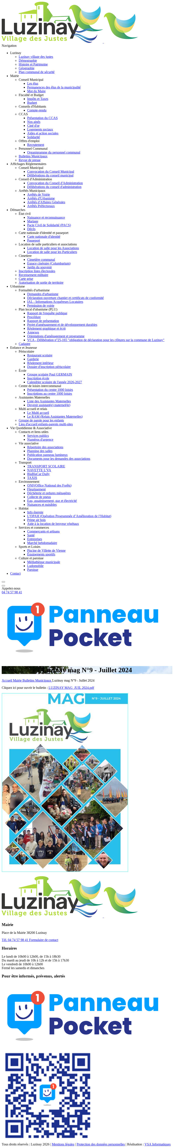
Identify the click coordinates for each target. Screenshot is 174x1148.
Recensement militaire (33, 275)
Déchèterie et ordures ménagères (49, 493)
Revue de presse (30, 160)
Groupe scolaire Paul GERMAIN (49, 374)
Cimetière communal (41, 259)
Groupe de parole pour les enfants (41, 420)
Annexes (33, 332)
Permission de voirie (40, 305)
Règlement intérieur (40, 363)
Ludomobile (35, 566)
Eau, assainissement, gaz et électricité (52, 501)
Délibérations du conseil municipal (50, 175)
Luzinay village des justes (36, 56)
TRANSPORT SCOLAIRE (46, 466)
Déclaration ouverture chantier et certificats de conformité (65, 298)
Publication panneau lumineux (47, 455)
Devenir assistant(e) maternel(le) (48, 405)
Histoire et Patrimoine (33, 64)
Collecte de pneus (39, 497)
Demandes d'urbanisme (42, 294)
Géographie (26, 68)
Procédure (34, 317)
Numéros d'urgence (40, 439)
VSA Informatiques (158, 1144)
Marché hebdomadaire (42, 543)
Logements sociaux (40, 129)
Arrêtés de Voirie (38, 194)
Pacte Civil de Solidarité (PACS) (49, 225)
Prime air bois (36, 520)
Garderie (33, 359)
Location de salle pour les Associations (53, 248)
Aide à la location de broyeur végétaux (53, 524)
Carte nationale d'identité (43, 236)
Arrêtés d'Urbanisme (41, 198)
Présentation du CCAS (42, 118)
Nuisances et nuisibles (42, 504)
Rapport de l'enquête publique (47, 313)
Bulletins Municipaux (33, 156)
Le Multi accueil (38, 412)
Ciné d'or (33, 125)
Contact (15, 573)
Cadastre (24, 344)
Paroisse (32, 569)
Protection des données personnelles (101, 1144)
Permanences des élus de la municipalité (54, 87)
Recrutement (35, 145)
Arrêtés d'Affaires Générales (46, 202)
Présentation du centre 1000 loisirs (50, 390)
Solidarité (33, 137)
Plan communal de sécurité (37, 72)
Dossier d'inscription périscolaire (49, 367)
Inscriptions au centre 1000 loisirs (49, 393)
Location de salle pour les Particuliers (52, 252)
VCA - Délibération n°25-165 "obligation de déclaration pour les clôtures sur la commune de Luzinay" (95, 340)
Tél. (15, 940)
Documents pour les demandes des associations (58, 458)
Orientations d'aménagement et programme (55, 336)
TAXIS (32, 478)
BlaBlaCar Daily (38, 474)
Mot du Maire (36, 91)
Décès (31, 229)
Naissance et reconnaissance (46, 217)
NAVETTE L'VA (39, 470)
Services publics (38, 435)
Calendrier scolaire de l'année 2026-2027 (54, 382)
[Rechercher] (3, 581)
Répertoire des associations (45, 447)
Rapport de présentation (43, 321)
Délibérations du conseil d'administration (54, 187)
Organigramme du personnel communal (53, 152)
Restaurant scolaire (39, 355)
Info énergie (35, 512)
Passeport (33, 240)
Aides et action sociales (42, 133)
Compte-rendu (36, 110)
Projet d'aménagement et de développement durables (62, 324)
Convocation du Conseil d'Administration (55, 183)
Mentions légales (63, 1144)
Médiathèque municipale (43, 562)
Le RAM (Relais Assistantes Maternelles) (55, 416)
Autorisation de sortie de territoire (41, 282)
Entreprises (34, 539)
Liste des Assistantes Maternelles (49, 401)
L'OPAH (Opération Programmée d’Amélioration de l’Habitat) (69, 516)
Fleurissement (36, 489)
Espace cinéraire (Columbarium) (48, 263)
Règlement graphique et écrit (46, 328)
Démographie (28, 60)
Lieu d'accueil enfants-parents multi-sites (46, 424)
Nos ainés (33, 122)
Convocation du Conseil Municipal (50, 171)
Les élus (32, 83)
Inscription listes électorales (37, 271)
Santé (31, 535)
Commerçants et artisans (43, 531)
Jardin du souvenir (39, 267)
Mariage (32, 221)
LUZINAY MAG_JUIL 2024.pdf (71, 687)
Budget (32, 102)
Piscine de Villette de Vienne (46, 550)
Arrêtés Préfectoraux (41, 206)
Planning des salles (39, 451)
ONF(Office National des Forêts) (49, 485)
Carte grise (26, 279)
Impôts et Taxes (37, 99)
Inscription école (38, 378)
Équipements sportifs (41, 554)
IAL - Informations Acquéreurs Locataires (55, 301)
